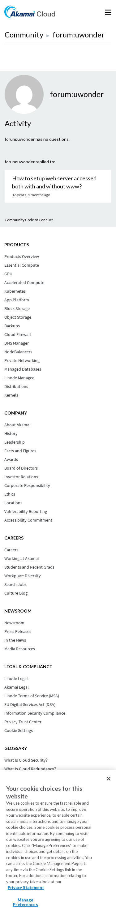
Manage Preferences (25, 902)
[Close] (108, 778)
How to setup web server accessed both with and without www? (54, 182)
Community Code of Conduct (29, 219)
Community (24, 34)
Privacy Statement (26, 887)
